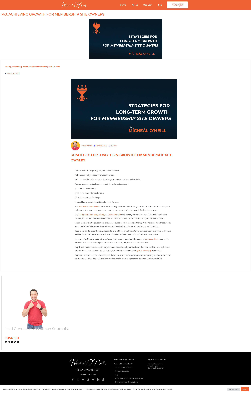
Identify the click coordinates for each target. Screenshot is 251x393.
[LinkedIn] (18, 342)
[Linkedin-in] (98, 379)
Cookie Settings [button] (234, 389)
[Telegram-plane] (93, 379)
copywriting (99, 215)
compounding (151, 239)
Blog (160, 5)
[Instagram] (9, 342)
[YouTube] (12, 342)
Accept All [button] (244, 389)
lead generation (86, 215)
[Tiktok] (103, 379)
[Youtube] (82, 379)
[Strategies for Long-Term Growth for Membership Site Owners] (125, 39)
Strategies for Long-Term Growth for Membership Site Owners (32, 67)
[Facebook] (6, 342)
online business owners (89, 207)
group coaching (144, 251)
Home (123, 5)
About (135, 5)
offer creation (115, 215)
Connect (147, 5)
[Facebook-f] (72, 379)
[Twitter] (15, 342)
